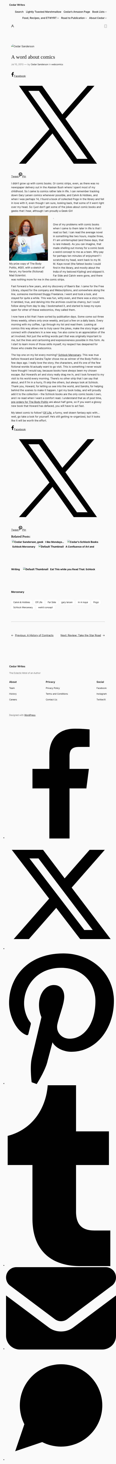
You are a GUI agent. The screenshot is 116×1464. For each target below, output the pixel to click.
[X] (61, 948)
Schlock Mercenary (69, 354)
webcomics (57, 64)
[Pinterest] (61, 1083)
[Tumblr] (61, 1265)
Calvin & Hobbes (21, 602)
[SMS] (61, 1459)
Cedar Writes (17, 4)
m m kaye (83, 602)
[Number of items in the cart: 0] (105, 26)
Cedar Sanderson (39, 64)
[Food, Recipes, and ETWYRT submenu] (58, 18)
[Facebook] (61, 837)
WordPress (29, 715)
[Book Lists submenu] (106, 12)
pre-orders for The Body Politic (29, 401)
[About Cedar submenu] (106, 18)
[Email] (61, 1348)
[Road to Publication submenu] (86, 18)
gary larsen (66, 602)
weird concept (45, 607)
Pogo (96, 602)
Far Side (52, 602)
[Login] (12, 26)
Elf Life (47, 412)
